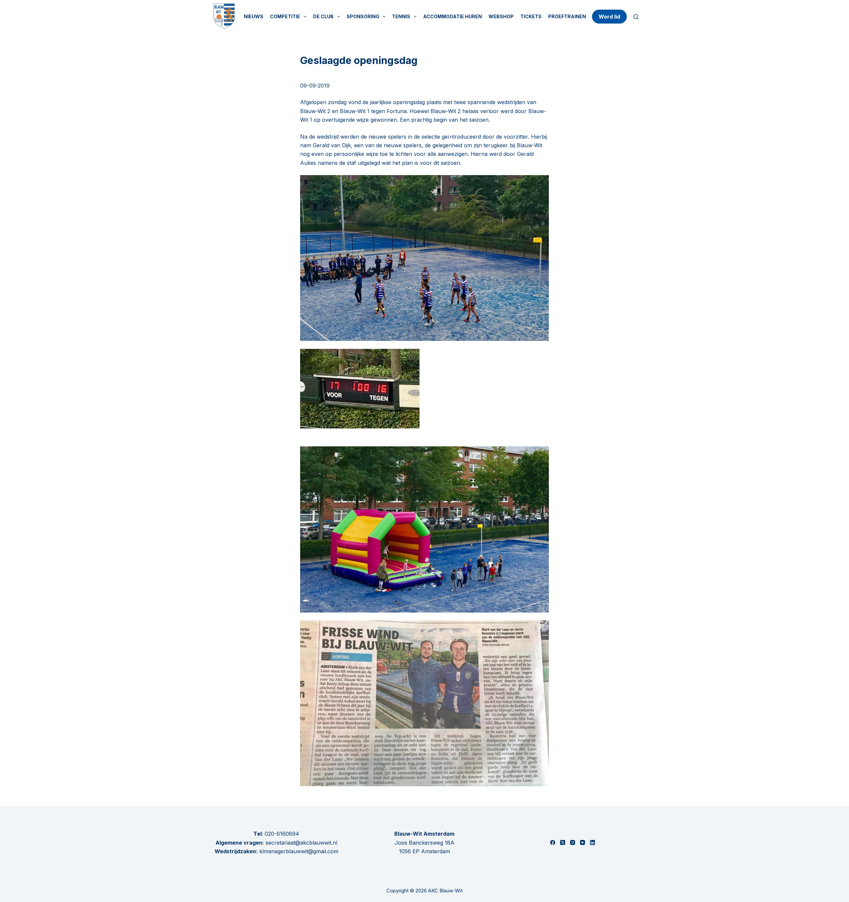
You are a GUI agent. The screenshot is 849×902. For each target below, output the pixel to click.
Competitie (285, 16)
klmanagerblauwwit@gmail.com (298, 851)
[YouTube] (582, 842)
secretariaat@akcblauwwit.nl (300, 842)
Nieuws (253, 16)
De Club (323, 16)
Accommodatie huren (452, 16)
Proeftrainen (567, 16)
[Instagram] (572, 842)
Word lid (609, 16)
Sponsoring (363, 16)
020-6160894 (282, 833)
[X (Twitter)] (562, 842)
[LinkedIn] (592, 842)
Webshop (501, 16)
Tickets (531, 16)
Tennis (401, 16)
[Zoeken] (635, 16)
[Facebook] (552, 842)
